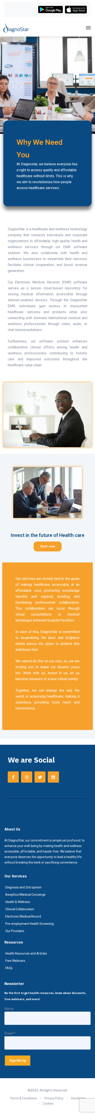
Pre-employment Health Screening (29, 923)
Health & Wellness (17, 902)
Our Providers (14, 931)
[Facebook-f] (13, 776)
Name (8, 1009)
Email (9, 1033)
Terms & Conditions (23, 1098)
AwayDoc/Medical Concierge (25, 894)
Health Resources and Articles (26, 953)
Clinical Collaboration (19, 909)
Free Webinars (15, 960)
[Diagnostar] (16, 27)
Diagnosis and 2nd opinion (23, 887)
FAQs (9, 968)
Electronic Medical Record (23, 916)
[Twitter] (40, 776)
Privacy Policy (53, 1098)
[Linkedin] (53, 776)
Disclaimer (78, 1098)
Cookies (48, 1103)
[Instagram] (26, 776)
